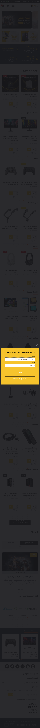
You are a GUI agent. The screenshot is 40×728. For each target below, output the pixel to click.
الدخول (20, 372)
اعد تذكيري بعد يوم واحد (20, 378)
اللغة (34, 362)
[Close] (37, 345)
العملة (33, 356)
